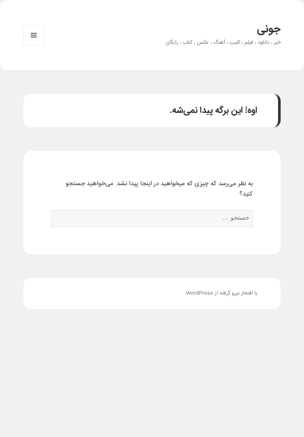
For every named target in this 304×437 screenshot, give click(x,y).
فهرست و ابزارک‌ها (33, 45)
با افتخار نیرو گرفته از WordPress (221, 293)
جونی (269, 30)
